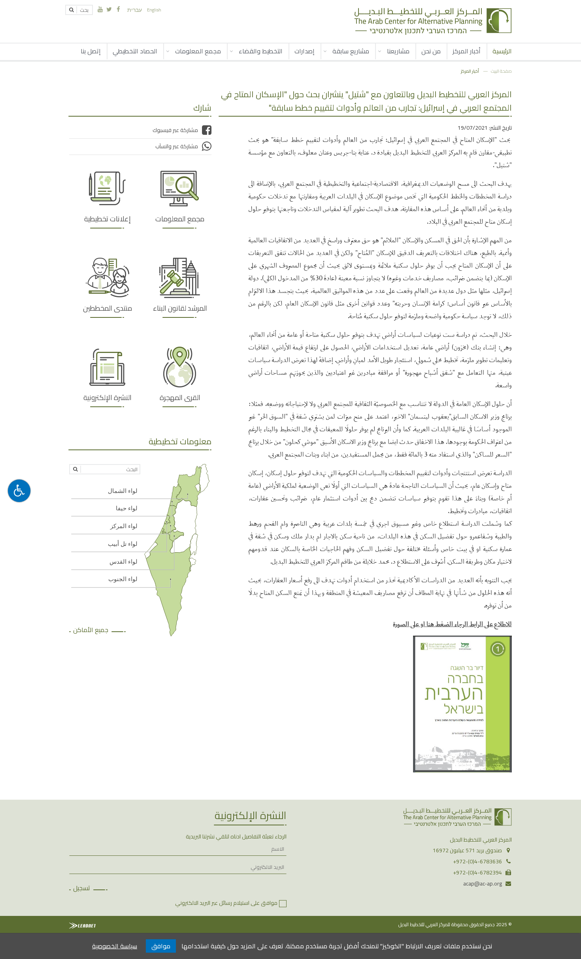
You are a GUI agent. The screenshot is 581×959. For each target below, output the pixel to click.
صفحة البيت (501, 71)
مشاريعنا (398, 51)
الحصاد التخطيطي (135, 51)
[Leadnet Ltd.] (82, 926)
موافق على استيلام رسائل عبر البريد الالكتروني (226, 903)
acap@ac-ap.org (482, 883)
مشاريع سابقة (350, 51)
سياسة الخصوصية (114, 946)
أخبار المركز (467, 51)
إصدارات (304, 51)
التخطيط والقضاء (261, 51)
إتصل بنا (91, 51)
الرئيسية (502, 51)
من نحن (431, 51)
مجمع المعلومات (198, 51)
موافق (160, 946)
